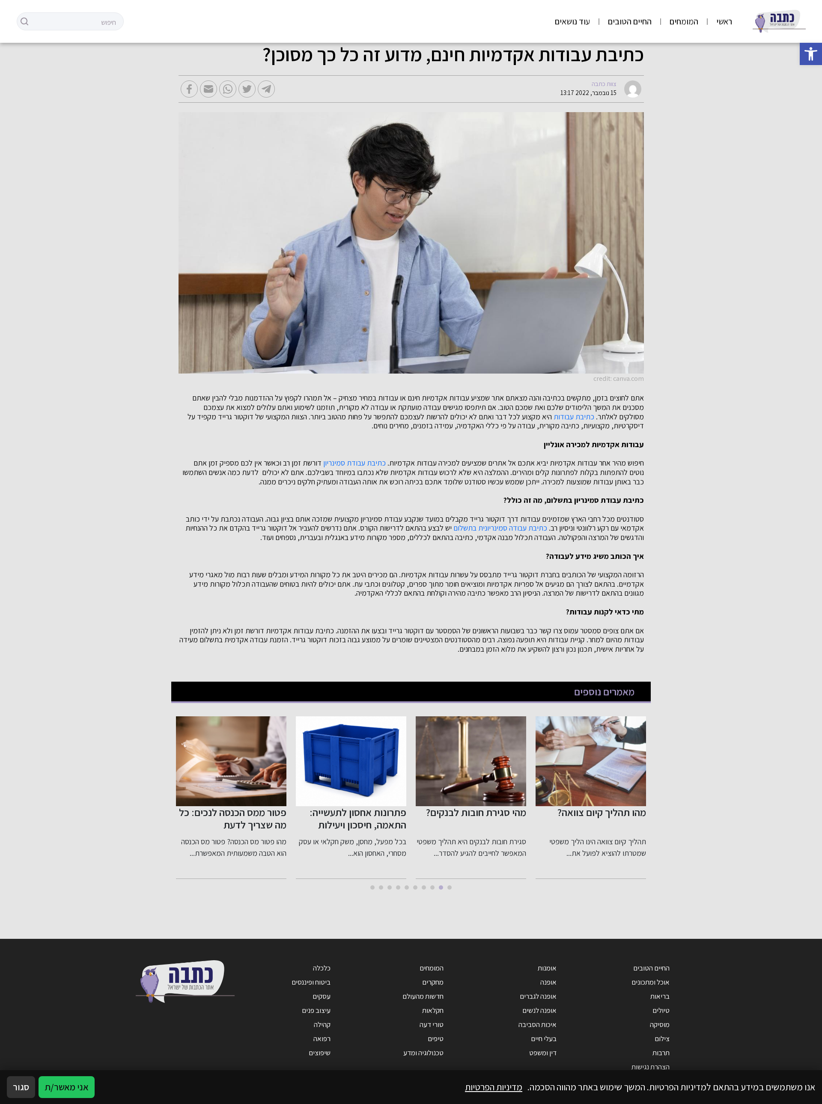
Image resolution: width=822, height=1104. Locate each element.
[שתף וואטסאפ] (227, 89)
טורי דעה (432, 1024)
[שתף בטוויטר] (247, 89)
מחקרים (433, 982)
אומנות (547, 968)
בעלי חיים (544, 1038)
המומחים (684, 21)
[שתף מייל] (208, 89)
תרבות (661, 1052)
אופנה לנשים (539, 1010)
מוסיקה (660, 1024)
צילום (662, 1038)
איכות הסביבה (537, 1024)
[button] (811, 54)
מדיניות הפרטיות (493, 1087)
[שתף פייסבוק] (189, 89)
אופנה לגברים (538, 996)
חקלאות (433, 1010)
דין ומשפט (543, 1052)
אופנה (548, 982)
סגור (21, 1087)
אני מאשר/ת (67, 1087)
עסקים (322, 996)
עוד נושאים (572, 21)
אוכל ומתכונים (650, 982)
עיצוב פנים (316, 1010)
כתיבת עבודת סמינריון (354, 463)
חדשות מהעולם (423, 996)
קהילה (322, 1024)
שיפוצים (320, 1052)
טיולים (661, 1010)
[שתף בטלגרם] (266, 89)
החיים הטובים (630, 21)
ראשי (724, 21)
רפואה (322, 1038)
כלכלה (322, 968)
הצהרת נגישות (650, 1066)
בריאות (660, 996)
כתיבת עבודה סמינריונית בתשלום (500, 528)
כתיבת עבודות (574, 416)
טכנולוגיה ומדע (423, 1052)
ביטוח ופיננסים (311, 982)
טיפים (436, 1038)
